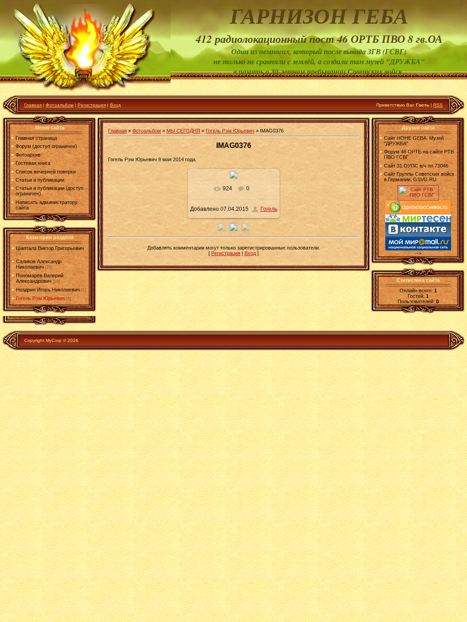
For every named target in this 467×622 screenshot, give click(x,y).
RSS (438, 104)
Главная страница (36, 138)
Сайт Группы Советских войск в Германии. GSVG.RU (419, 176)
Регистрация (92, 104)
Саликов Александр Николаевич (39, 264)
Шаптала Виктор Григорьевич (50, 248)
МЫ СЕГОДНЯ (183, 130)
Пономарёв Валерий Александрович (39, 278)
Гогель (268, 209)
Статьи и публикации (40, 180)
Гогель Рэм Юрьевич (40, 298)
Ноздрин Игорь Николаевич (48, 289)
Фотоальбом (59, 104)
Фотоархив (28, 155)
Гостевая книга (33, 163)
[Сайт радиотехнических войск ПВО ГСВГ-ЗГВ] (418, 198)
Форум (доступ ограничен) (46, 146)
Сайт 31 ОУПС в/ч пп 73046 (416, 165)
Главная (33, 104)
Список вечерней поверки (46, 171)
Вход (115, 104)
